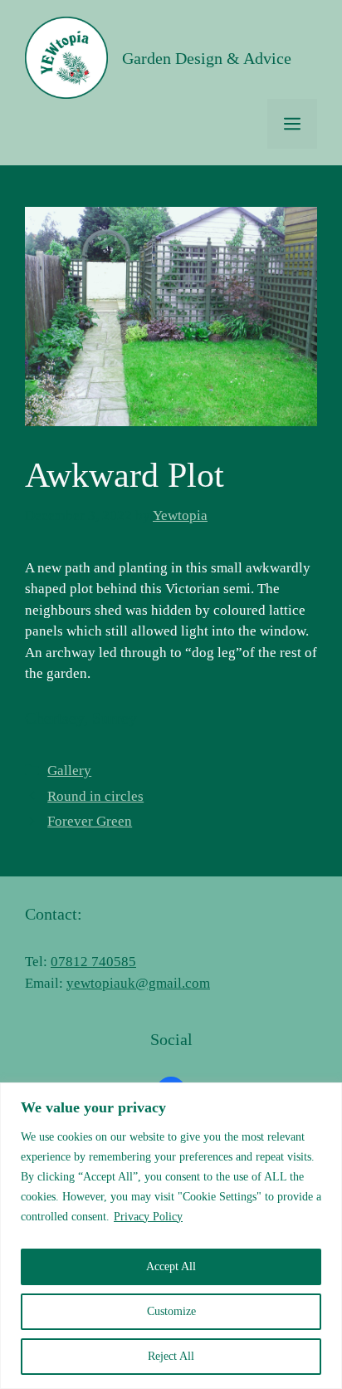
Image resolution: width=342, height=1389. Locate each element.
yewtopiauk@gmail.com (138, 983)
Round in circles (95, 796)
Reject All (171, 1356)
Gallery (69, 770)
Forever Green (89, 821)
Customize (171, 1311)
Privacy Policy (148, 1216)
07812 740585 (93, 961)
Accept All (171, 1266)
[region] (171, 1235)
